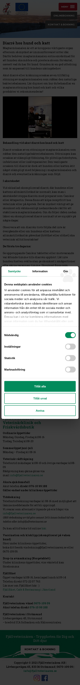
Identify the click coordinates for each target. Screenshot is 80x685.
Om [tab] (65, 271)
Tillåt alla (40, 386)
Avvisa (40, 410)
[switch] (70, 346)
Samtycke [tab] (14, 271)
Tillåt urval (40, 398)
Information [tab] (40, 271)
